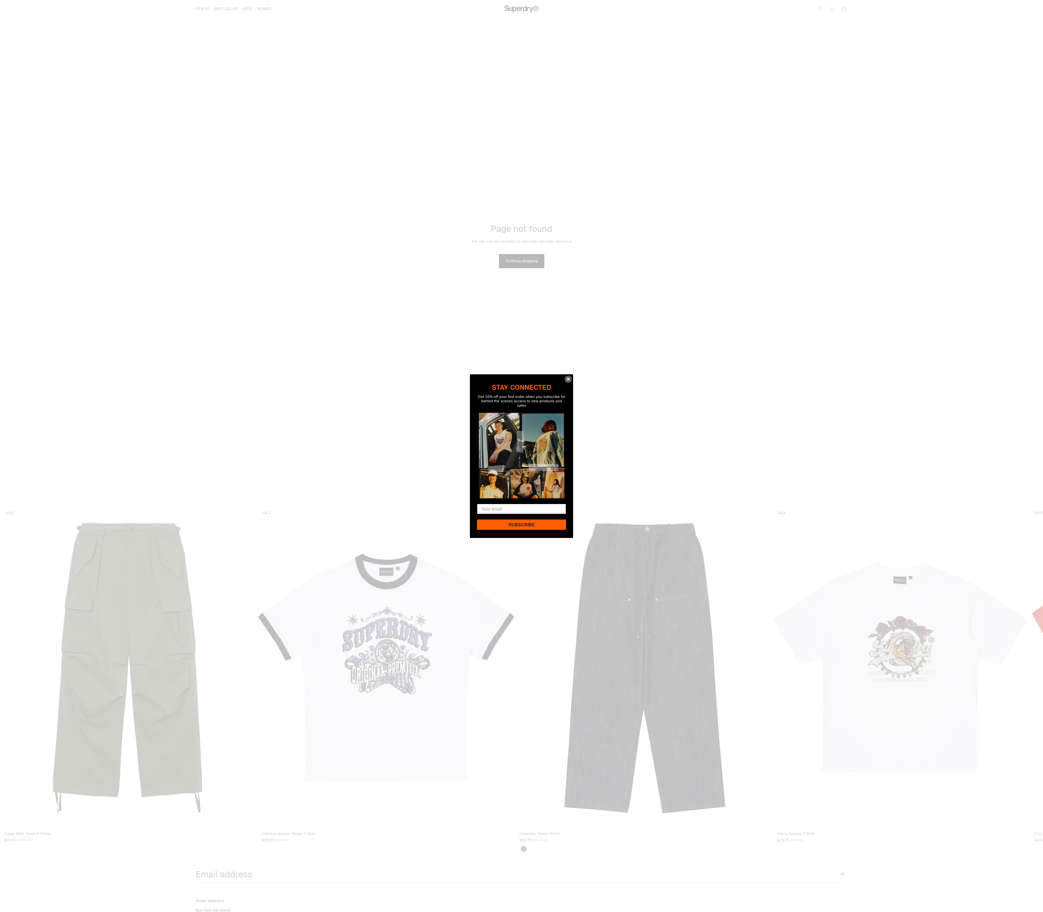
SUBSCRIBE (521, 524)
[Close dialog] (568, 379)
